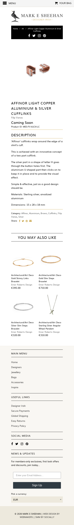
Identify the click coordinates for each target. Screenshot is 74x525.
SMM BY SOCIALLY (44, 517)
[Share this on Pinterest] (26, 221)
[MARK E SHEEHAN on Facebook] (29, 35)
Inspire (14, 387)
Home (14, 362)
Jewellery (15, 372)
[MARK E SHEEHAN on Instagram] (39, 35)
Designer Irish (18, 405)
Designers (16, 367)
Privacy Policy (18, 425)
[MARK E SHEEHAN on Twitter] (34, 35)
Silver (21, 216)
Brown (44, 213)
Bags (14, 377)
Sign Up (37, 485)
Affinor (24, 213)
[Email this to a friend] (30, 221)
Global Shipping (19, 415)
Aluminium (34, 213)
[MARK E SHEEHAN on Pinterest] (44, 35)
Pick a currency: (19, 493)
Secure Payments (20, 410)
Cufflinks (52, 213)
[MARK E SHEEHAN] (37, 16)
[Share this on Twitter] (22, 221)
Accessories (17, 382)
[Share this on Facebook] (19, 221)
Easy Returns (18, 420)
